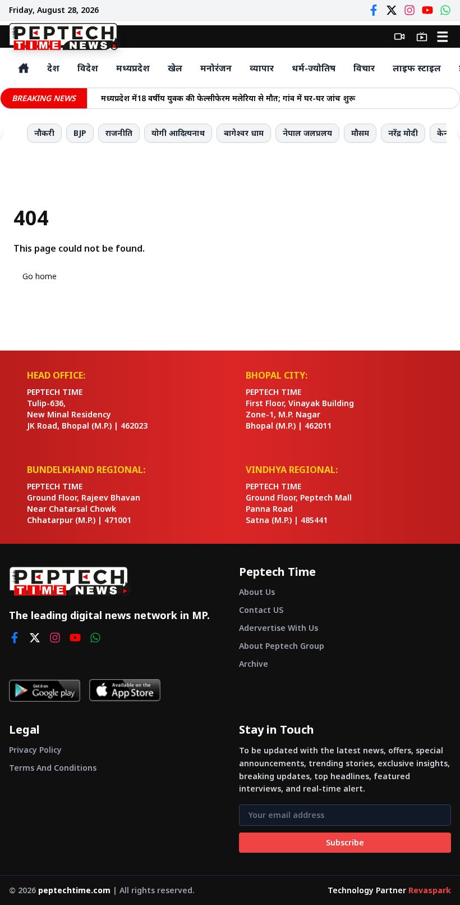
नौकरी (44, 133)
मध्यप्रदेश (133, 68)
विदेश (87, 68)
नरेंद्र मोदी (403, 133)
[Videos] (399, 37)
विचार (364, 68)
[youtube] (75, 637)
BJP (79, 133)
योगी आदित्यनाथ (178, 133)
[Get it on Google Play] (44, 690)
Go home (39, 276)
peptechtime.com (74, 890)
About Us (257, 591)
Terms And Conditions (52, 767)
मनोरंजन (216, 68)
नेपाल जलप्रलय (307, 133)
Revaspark (429, 890)
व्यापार (262, 68)
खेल (175, 68)
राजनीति (118, 133)
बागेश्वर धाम (244, 133)
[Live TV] (422, 37)
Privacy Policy (35, 749)
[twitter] (34, 637)
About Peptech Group (281, 645)
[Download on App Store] (124, 690)
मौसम (360, 133)
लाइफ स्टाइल (417, 68)
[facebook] (14, 637)
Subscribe (345, 842)
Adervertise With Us (278, 627)
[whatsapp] (95, 637)
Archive (253, 663)
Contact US (261, 609)
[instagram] (55, 637)
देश (53, 68)
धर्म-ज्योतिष (313, 68)
